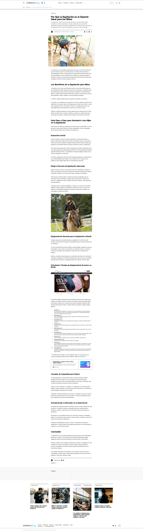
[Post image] (39, 495)
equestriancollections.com (59, 339)
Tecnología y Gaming (87, 485)
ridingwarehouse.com (58, 328)
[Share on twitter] (87, 32)
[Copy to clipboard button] (91, 32)
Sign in (111, 2)
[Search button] (119, 3)
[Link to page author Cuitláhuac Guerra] (52, 460)
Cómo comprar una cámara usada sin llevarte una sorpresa (38, 507)
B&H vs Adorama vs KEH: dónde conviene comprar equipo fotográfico (59, 507)
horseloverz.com (57, 336)
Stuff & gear (28, 7)
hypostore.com (57, 342)
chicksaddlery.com (57, 347)
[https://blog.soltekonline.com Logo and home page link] (33, 3)
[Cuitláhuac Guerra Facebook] (61, 460)
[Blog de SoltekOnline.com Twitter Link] (44, 3)
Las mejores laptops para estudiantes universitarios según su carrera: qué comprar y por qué (81, 515)
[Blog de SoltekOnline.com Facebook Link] (42, 3)
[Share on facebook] (84, 32)
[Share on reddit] (89, 32)
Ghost (45, 530)
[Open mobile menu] (24, 3)
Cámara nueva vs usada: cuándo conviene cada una (103, 506)
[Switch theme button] (117, 3)
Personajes (40, 526)
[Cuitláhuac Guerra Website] (63, 460)
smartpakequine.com (58, 319)
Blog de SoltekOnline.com (51, 530)
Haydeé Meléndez (77, 485)
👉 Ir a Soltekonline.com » (49, 526)
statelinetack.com (57, 323)
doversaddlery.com (57, 315)
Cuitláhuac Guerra (57, 31)
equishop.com (56, 309)
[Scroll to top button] (119, 526)
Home (24, 7)
